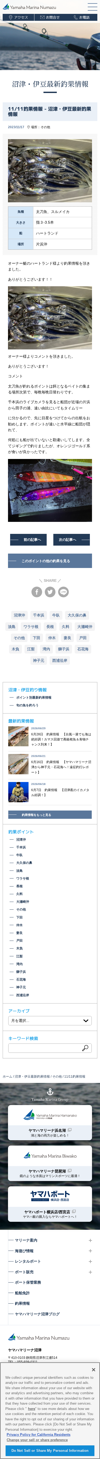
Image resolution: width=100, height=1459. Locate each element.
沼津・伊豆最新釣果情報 (50, 83)
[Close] (93, 1370)
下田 (36, 638)
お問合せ (53, 17)
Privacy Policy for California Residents (38, 1435)
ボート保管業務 (28, 1282)
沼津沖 (19, 615)
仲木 (52, 638)
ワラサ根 (30, 626)
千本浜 (38, 615)
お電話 (84, 17)
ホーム (7, 1076)
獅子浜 (63, 649)
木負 (15, 649)
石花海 (83, 649)
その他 (45, 127)
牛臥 (56, 615)
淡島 (11, 626)
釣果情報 (22, 1303)
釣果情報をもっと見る (36, 814)
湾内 (46, 649)
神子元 (38, 660)
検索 (85, 1048)
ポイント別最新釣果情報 (33, 697)
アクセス (21, 17)
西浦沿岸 (59, 660)
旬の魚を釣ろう (27, 705)
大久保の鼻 (77, 615)
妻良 (67, 638)
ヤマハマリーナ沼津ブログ (37, 1314)
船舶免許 (22, 1293)
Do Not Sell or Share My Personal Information (50, 1451)
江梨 (31, 649)
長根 (50, 626)
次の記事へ (67, 540)
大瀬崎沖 (84, 626)
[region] (50, 1410)
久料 (65, 626)
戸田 (83, 638)
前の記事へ (32, 540)
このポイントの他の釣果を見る (46, 561)
